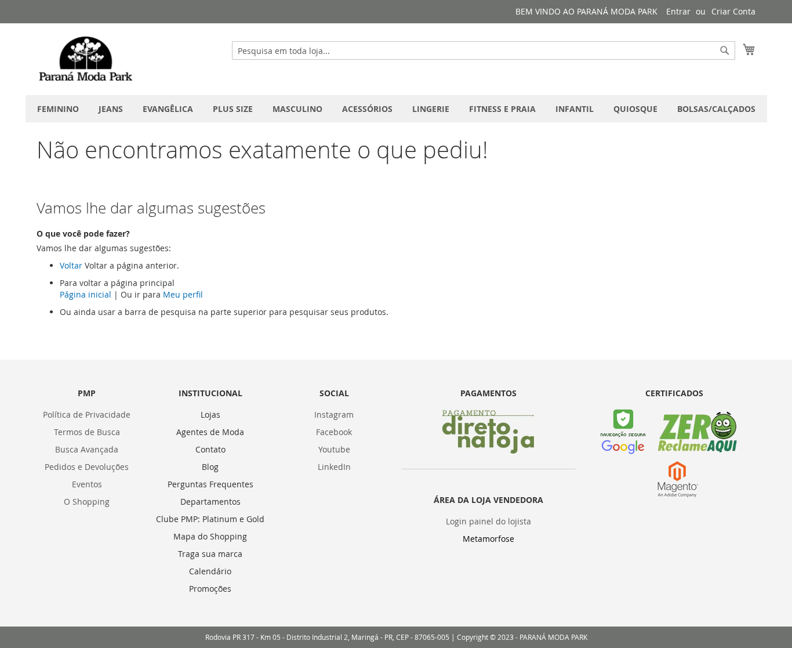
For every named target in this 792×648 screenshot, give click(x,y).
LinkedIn (334, 466)
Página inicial (85, 294)
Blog (210, 466)
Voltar (71, 265)
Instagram (334, 414)
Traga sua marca (210, 553)
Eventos (87, 484)
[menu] (396, 108)
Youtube (334, 449)
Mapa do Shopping (210, 536)
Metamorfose (488, 538)
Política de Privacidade (86, 414)
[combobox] (483, 50)
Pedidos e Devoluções (87, 466)
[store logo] (86, 59)
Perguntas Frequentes (210, 484)
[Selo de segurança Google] (623, 451)
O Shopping (87, 501)
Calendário (210, 571)
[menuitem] (58, 108)
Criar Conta (733, 11)
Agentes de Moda (210, 431)
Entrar (678, 11)
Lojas (210, 414)
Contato (210, 449)
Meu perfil (183, 294)
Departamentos (210, 501)
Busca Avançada (86, 449)
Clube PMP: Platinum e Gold (210, 518)
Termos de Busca (87, 431)
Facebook (334, 431)
